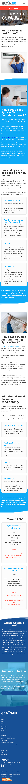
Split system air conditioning (8, 137)
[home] (8, 3)
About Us (3, 721)
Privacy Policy (4, 728)
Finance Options (4, 754)
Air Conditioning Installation (7, 737)
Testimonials (4, 726)
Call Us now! (14, 693)
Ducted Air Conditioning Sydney (8, 738)
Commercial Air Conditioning (7, 742)
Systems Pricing (4, 750)
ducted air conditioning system (10, 346)
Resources (3, 723)
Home (2, 719)
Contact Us (3, 725)
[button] (24, 3)
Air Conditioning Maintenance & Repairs (9, 744)
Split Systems (4, 740)
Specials (3, 752)
